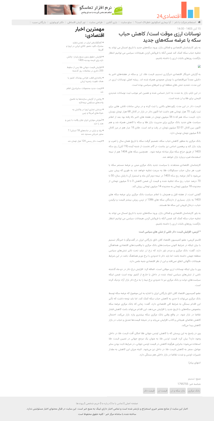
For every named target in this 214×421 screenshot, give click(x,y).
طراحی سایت (95, 22)
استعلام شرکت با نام (185, 22)
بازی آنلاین (111, 22)
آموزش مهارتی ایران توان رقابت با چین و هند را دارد (84, 122)
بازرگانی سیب (39, 22)
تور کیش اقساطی (76, 22)
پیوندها (80, 403)
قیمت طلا (149, 74)
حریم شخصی (92, 403)
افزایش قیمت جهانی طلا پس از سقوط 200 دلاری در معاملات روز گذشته (85, 69)
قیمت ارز (162, 391)
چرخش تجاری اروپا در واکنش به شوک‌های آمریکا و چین (87, 111)
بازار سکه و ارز (177, 391)
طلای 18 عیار (133, 128)
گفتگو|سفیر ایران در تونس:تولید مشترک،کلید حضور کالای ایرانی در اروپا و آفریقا (84, 46)
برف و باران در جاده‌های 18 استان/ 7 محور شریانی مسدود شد (85, 132)
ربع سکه (113, 146)
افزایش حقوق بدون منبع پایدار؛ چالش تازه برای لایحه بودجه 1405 (85, 58)
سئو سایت (126, 22)
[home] (199, 22)
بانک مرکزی (194, 391)
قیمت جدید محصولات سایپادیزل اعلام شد (85, 90)
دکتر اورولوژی (57, 22)
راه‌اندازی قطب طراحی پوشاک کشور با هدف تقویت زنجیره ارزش (85, 79)
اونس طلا (164, 339)
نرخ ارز (148, 250)
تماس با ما (117, 403)
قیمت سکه (189, 117)
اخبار (168, 93)
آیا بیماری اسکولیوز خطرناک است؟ (153, 22)
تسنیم (191, 379)
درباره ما (105, 403)
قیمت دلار (195, 106)
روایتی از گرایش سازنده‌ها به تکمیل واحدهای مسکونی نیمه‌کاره (86, 100)
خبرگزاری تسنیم (164, 74)
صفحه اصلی (131, 403)
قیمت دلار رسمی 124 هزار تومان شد (85, 141)
